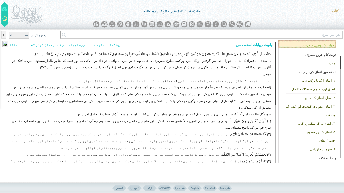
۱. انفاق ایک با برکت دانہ (318, 80)
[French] (225, 188)
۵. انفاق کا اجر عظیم (321, 132)
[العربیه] (134, 188)
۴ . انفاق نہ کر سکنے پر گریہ (316, 123)
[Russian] (180, 188)
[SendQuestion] (4, 9)
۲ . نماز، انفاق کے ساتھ (320, 98)
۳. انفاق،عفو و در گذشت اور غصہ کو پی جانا (310, 111)
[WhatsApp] (4, 19)
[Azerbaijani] (164, 188)
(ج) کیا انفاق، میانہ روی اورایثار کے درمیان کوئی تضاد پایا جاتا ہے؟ (61, 45)
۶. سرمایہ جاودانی (322, 149)
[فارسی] (119, 188)
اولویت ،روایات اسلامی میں (254, 45)
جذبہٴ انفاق (327, 140)
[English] (195, 188)
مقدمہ (330, 63)
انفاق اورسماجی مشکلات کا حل (313, 89)
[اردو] (149, 188)
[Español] (210, 188)
